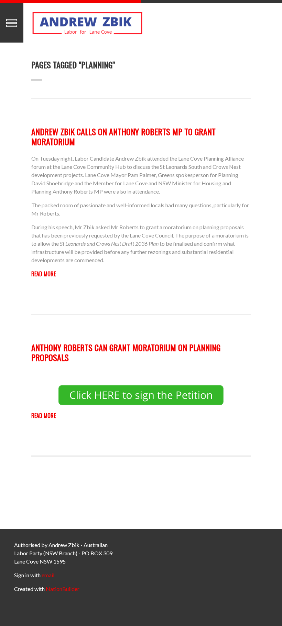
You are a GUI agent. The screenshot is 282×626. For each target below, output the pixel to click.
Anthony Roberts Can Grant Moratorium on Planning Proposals (125, 352)
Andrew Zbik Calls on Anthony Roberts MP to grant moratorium (123, 136)
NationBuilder (62, 589)
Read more (43, 274)
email (48, 575)
